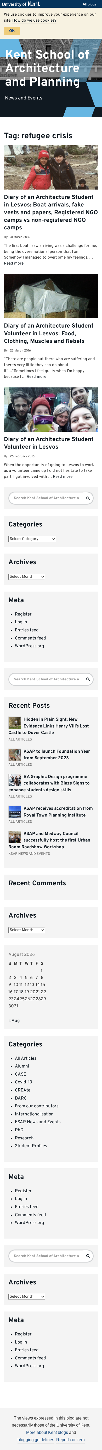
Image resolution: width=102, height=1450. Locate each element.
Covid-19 (23, 1082)
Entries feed (27, 630)
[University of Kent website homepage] (22, 4)
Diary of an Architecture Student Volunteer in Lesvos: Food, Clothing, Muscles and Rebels (49, 333)
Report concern (70, 1440)
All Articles (25, 1059)
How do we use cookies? (34, 20)
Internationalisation (34, 1114)
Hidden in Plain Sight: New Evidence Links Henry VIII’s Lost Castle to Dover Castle (48, 726)
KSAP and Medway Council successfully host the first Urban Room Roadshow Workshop (49, 840)
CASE (20, 1074)
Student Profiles (31, 1146)
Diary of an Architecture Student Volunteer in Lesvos (49, 443)
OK (12, 31)
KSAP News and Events (38, 1122)
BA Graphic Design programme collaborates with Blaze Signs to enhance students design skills (49, 783)
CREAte (22, 1090)
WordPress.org (29, 646)
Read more (14, 263)
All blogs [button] (90, 4)
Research (24, 1138)
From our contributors (37, 1106)
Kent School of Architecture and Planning (47, 69)
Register (23, 614)
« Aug (14, 1021)
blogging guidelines (36, 1440)
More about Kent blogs (47, 1432)
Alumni (22, 1066)
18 (21, 992)
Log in (21, 622)
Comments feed (30, 638)
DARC (21, 1098)
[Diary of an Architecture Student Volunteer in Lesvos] (51, 422)
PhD (19, 1130)
